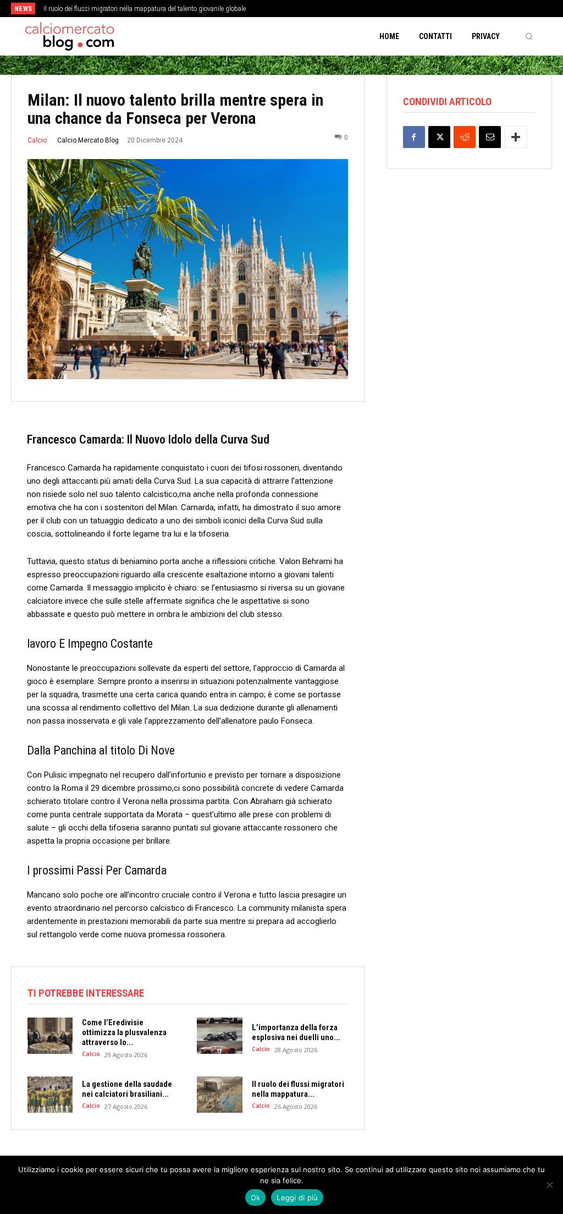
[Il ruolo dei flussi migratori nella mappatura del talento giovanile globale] (219, 1094)
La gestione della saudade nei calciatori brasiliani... (127, 1089)
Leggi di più (297, 1197)
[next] (310, 8)
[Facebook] (414, 137)
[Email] (490, 137)
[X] (439, 137)
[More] (515, 137)
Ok (256, 1197)
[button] (529, 36)
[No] (549, 1184)
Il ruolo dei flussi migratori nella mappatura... (298, 1089)
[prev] (293, 8)
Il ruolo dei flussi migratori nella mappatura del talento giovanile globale (144, 9)
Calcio (37, 140)
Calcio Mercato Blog (88, 140)
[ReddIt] (465, 137)
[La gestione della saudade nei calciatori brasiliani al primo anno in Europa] (50, 1094)
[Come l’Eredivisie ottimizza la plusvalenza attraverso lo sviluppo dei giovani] (50, 1036)
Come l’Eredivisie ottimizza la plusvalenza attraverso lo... (124, 1032)
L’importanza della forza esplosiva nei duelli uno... (296, 1032)
